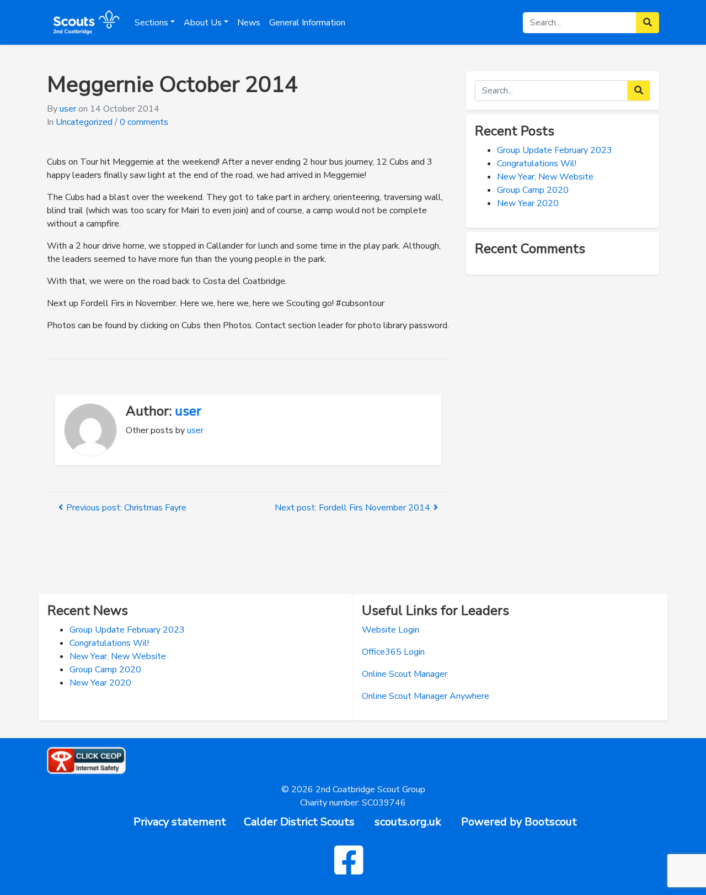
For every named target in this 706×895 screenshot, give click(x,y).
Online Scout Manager (404, 674)
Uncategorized (84, 122)
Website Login (390, 630)
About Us (203, 23)
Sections (151, 23)
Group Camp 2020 (533, 190)
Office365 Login (393, 652)
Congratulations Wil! (536, 163)
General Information (307, 23)
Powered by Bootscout (519, 821)
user (68, 109)
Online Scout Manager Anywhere (425, 696)
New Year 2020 (528, 203)
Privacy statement (179, 821)
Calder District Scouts (299, 821)
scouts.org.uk (408, 821)
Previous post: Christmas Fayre (126, 508)
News (248, 23)
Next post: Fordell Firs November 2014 (352, 508)
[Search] (638, 90)
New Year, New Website (545, 177)
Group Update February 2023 (554, 150)
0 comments (144, 122)
